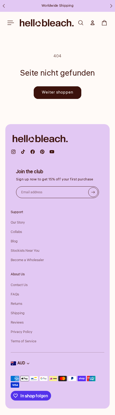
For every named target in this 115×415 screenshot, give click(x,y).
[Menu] (10, 22)
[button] (104, 22)
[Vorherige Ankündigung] (3, 6)
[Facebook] (32, 151)
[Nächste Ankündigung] (111, 6)
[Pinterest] (42, 151)
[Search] (80, 22)
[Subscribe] (93, 192)
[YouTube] (52, 151)
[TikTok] (23, 151)
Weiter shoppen (57, 92)
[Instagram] (13, 151)
